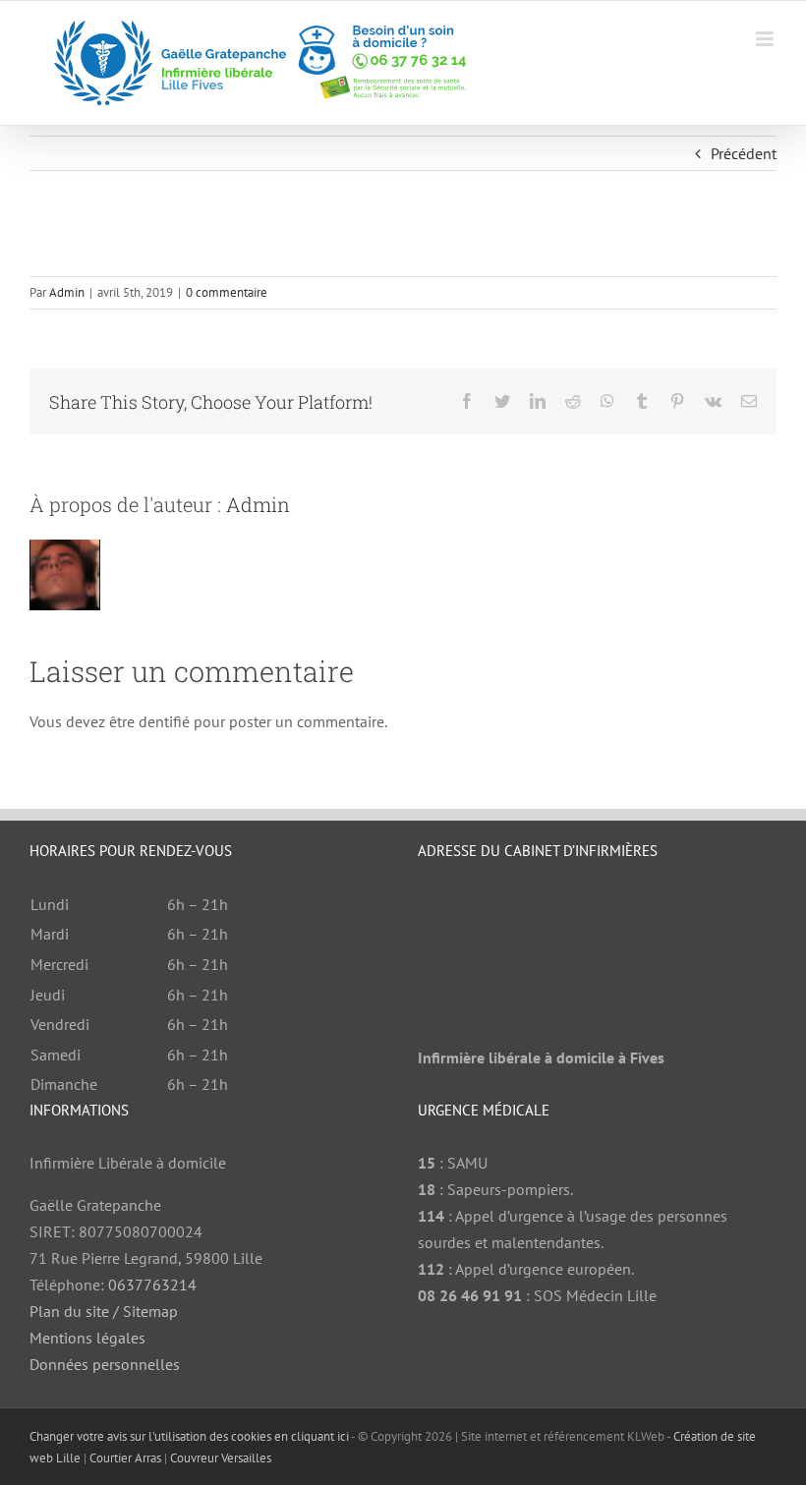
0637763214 (152, 1284)
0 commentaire (226, 292)
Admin (67, 292)
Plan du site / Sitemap (103, 1311)
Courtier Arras (125, 1458)
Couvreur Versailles (220, 1458)
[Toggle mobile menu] (766, 39)
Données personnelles (104, 1364)
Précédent (744, 153)
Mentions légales (87, 1337)
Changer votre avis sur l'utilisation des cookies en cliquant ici (189, 1436)
